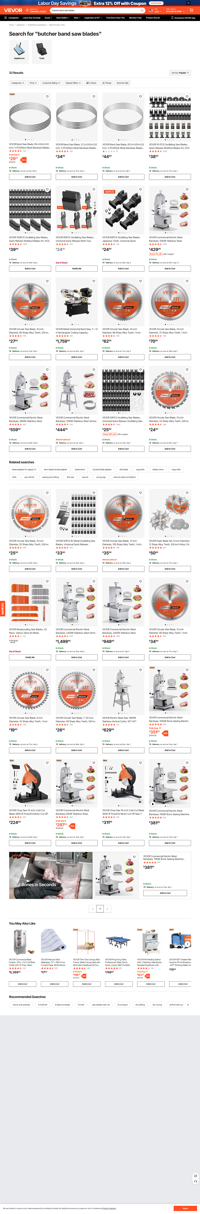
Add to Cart (30, 177)
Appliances (21, 25)
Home (11, 25)
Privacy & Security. (109, 1208)
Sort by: (175, 72)
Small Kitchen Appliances (37, 25)
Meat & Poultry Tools (57, 25)
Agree (185, 1208)
